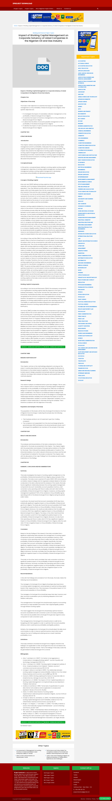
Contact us (67, 9)
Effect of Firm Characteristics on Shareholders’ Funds (26, 756)
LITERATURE (81, 246)
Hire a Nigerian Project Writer (44, 9)
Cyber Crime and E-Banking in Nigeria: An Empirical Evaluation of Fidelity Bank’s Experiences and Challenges (58, 757)
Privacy (94, 799)
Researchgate (77, 780)
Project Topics (29, 9)
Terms (97, 799)
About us (59, 9)
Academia (76, 782)
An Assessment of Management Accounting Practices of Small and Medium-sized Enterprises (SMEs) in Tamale (29, 752)
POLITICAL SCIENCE (83, 304)
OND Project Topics (49, 775)
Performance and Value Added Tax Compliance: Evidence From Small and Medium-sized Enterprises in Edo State (57, 752)
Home (15, 26)
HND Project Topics (49, 778)
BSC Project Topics (49, 780)
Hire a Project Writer (49, 782)
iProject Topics (18, 9)
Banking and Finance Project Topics (43, 33)
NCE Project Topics (49, 773)
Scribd (75, 784)
